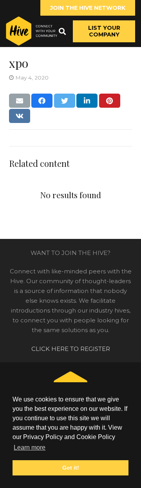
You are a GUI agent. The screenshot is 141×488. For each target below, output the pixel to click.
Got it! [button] (70, 468)
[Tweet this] (64, 101)
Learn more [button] (29, 447)
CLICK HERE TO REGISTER (70, 348)
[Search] (62, 31)
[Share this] (41, 101)
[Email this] (19, 101)
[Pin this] (109, 101)
